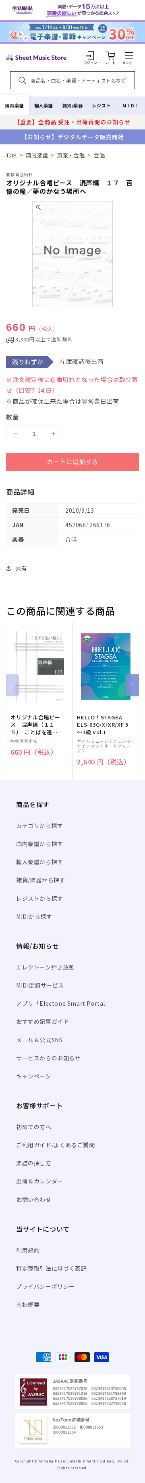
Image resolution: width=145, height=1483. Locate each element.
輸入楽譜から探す (39, 862)
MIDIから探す (34, 916)
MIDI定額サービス (40, 985)
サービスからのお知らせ (48, 1058)
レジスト (101, 105)
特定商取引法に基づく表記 (51, 1268)
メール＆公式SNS (39, 1040)
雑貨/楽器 (72, 105)
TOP (11, 155)
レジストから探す (39, 898)
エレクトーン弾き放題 (45, 967)
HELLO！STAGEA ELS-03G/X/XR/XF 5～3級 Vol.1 (102, 724)
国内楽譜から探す (39, 844)
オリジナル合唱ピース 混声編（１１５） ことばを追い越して (35, 725)
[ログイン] (90, 55)
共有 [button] (21, 568)
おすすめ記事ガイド (42, 1021)
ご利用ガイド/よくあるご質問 (55, 1145)
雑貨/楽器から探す (40, 880)
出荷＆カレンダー (39, 1181)
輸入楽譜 (43, 105)
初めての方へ (34, 1127)
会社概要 (27, 1304)
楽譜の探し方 (34, 1163)
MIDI (130, 105)
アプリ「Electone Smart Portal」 (63, 1003)
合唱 (99, 155)
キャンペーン (33, 1076)
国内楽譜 (14, 105)
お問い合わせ (34, 1199)
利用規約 (27, 1250)
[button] (129, 55)
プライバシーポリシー (45, 1286)
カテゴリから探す (39, 826)
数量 (12, 417)
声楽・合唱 (71, 155)
